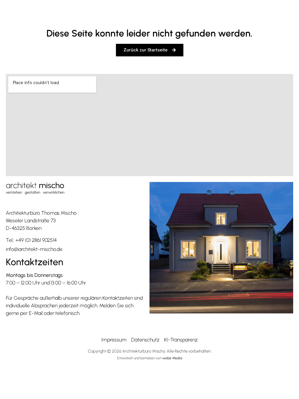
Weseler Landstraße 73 (30, 220)
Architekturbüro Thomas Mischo (41, 213)
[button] (275, 12)
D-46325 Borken (23, 228)
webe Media (172, 358)
